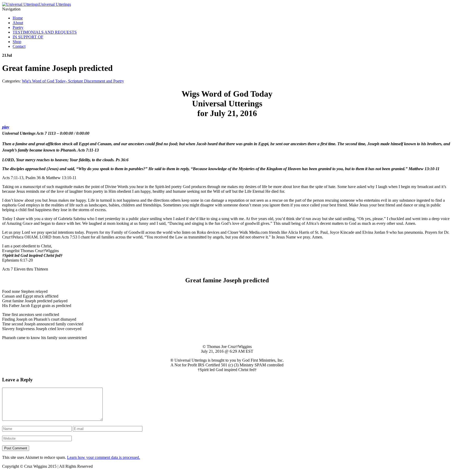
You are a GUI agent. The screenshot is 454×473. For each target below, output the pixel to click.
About (18, 22)
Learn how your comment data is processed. (103, 457)
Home (18, 18)
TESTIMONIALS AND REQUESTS (45, 32)
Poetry (18, 27)
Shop (17, 41)
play (5, 127)
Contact (19, 46)
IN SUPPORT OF (28, 37)
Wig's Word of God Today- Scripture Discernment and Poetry (73, 81)
